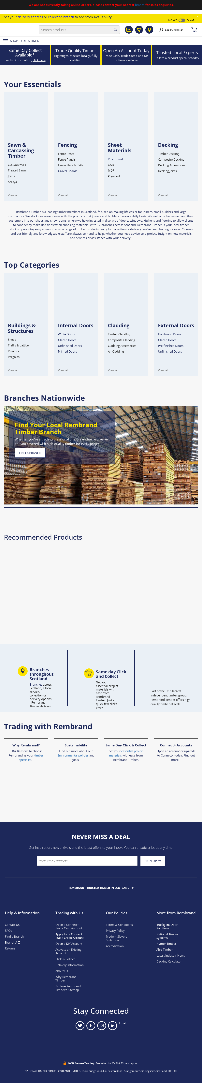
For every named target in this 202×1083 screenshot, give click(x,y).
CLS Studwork (17, 165)
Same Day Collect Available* (25, 52)
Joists (11, 176)
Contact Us (12, 925)
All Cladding (116, 351)
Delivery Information (69, 965)
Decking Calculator (169, 961)
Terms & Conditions (119, 925)
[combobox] (79, 29)
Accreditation (115, 946)
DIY (146, 56)
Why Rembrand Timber (66, 978)
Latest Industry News (170, 955)
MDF (111, 170)
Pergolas (14, 357)
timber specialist (31, 757)
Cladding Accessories (122, 346)
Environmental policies (73, 755)
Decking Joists (167, 171)
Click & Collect (65, 959)
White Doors (66, 334)
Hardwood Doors (169, 334)
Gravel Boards (67, 171)
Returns (10, 948)
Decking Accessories (171, 165)
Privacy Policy (115, 931)
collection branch (61, 17)
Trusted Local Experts (177, 52)
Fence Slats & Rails (70, 165)
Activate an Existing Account (68, 951)
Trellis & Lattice (18, 345)
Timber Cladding (119, 334)
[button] (198, 17)
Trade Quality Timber (75, 50)
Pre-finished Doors (170, 346)
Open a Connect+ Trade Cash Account (68, 926)
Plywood (114, 176)
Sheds (12, 340)
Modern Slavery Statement (116, 938)
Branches (36, 684)
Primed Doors (67, 351)
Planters (13, 351)
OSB (111, 165)
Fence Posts (66, 154)
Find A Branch (30, 453)
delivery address (30, 17)
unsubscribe (146, 847)
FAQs (8, 931)
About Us (61, 971)
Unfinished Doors (70, 346)
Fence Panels (67, 159)
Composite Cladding (121, 340)
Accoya (12, 182)
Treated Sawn (17, 170)
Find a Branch (14, 936)
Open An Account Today (126, 50)
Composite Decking (171, 159)
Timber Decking (168, 154)
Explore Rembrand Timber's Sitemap (68, 988)
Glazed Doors (67, 340)
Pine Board (115, 159)
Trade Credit (129, 56)
